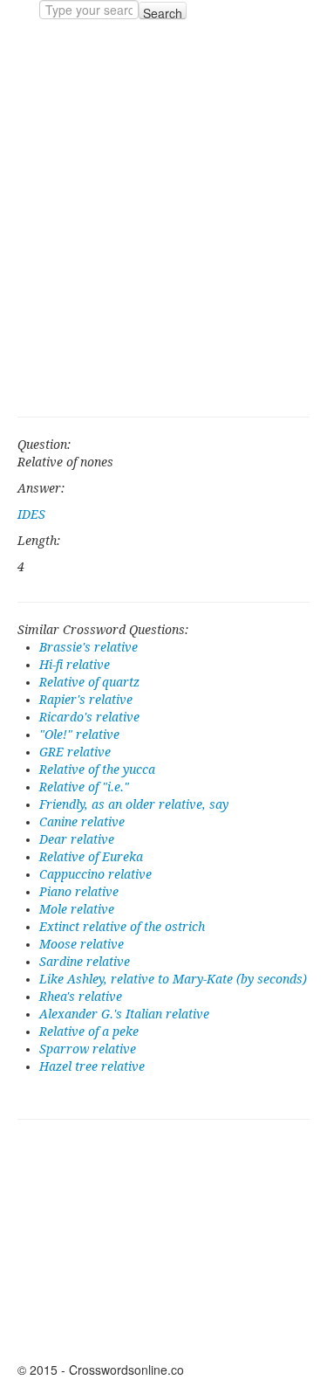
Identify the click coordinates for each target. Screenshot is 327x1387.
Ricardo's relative (89, 717)
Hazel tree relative (92, 1066)
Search (162, 11)
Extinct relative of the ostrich (122, 927)
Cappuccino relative (95, 874)
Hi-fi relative (74, 665)
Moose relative (81, 944)
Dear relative (76, 839)
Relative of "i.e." (84, 787)
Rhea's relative (80, 997)
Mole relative (76, 909)
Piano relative (79, 892)
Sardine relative (84, 962)
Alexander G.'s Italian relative (124, 1014)
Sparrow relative (87, 1049)
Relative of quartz (89, 682)
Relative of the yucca (97, 769)
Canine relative (82, 822)
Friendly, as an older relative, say (133, 804)
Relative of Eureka (91, 857)
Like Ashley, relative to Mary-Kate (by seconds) (173, 979)
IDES (31, 514)
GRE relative (75, 752)
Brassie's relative (88, 647)
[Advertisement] (163, 218)
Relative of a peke (89, 1032)
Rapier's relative (86, 700)
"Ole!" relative (79, 735)
